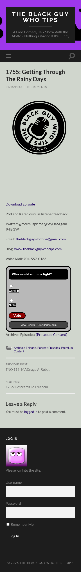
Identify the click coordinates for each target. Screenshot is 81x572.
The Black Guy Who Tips (40, 17)
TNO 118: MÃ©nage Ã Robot (28, 367)
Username (14, 482)
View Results (28, 325)
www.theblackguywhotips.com (38, 249)
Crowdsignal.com (47, 325)
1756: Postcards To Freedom (27, 385)
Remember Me (22, 524)
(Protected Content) (51, 334)
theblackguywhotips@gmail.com (41, 239)
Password (13, 503)
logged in (30, 412)
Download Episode (20, 204)
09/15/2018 (14, 87)
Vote (17, 316)
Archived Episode (25, 348)
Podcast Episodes (48, 348)
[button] (39, 127)
